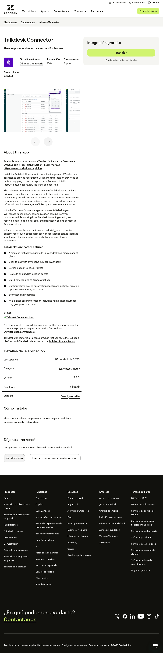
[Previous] (35, 141)
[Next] (48, 141)
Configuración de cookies (74, 645)
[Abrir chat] (155, 645)
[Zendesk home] (12, 9)
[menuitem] (153, 2)
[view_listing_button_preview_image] (33, 110)
